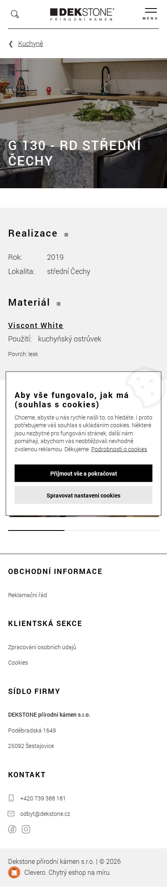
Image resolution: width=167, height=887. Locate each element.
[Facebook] (12, 830)
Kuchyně (30, 43)
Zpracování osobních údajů (42, 647)
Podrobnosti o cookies (119, 449)
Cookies (18, 662)
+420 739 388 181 (43, 798)
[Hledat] (15, 14)
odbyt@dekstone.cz (45, 813)
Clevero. (35, 872)
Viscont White (36, 325)
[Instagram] (26, 830)
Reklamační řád (27, 595)
